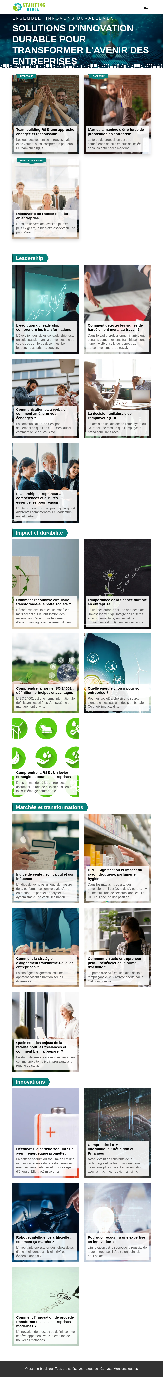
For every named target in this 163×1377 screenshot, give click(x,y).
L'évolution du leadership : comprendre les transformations (43, 327)
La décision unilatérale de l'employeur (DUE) (110, 416)
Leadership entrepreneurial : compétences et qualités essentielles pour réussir (40, 498)
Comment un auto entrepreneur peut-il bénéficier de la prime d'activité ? (114, 963)
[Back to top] (152, 1366)
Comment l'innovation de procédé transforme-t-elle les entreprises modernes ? (45, 1321)
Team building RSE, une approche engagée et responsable (45, 132)
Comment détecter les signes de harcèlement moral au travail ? (115, 327)
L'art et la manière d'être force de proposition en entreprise (116, 132)
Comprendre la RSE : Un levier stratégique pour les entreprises (43, 775)
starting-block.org (41, 1368)
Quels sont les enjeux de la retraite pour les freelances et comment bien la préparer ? (41, 1047)
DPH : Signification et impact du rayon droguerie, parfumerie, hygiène (115, 874)
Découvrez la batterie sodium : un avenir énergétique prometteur (45, 1151)
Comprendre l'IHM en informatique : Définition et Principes (110, 1149)
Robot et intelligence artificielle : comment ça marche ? (43, 1239)
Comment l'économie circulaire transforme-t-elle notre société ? (43, 602)
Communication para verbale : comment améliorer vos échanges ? (42, 414)
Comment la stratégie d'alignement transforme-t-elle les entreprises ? (44, 963)
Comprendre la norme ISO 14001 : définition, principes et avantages (45, 690)
